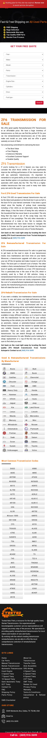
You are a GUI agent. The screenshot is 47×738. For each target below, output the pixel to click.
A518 (12, 597)
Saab (12, 437)
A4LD (12, 584)
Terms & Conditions (32, 692)
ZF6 (12, 550)
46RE (12, 473)
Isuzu (34, 399)
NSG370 (34, 580)
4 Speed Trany (30, 671)
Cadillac (12, 377)
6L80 (34, 533)
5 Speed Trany (8, 674)
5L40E (34, 550)
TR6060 (34, 563)
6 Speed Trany (30, 674)
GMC (34, 386)
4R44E (12, 580)
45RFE (34, 486)
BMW (12, 373)
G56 (12, 507)
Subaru (34, 442)
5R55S (12, 546)
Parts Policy (7, 695)
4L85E (12, 567)
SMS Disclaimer (9, 700)
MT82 (34, 546)
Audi (34, 369)
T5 (34, 554)
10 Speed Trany (8, 679)
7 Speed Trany (8, 676)
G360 (34, 588)
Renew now (39, 3)
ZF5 (12, 524)
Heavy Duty (12, 390)
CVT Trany (28, 679)
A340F (34, 593)
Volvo (34, 450)
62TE (12, 494)
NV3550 (34, 490)
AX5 (12, 563)
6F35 (34, 524)
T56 (12, 541)
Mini (34, 420)
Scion (12, 442)
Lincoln (34, 412)
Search (39, 103)
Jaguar (13, 403)
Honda (34, 390)
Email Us (9, 716)
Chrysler (12, 382)
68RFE (34, 516)
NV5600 (34, 481)
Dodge (34, 382)
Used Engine (7, 671)
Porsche (34, 433)
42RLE (34, 494)
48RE (34, 473)
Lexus (12, 412)
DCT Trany (6, 684)
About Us (27, 658)
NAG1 (34, 541)
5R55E (34, 520)
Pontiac (12, 433)
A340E (12, 554)
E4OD (12, 469)
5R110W (12, 520)
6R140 (12, 499)
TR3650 (12, 529)
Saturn (34, 437)
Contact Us (6, 687)
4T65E (34, 477)
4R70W (13, 477)
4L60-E (34, 499)
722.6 (34, 558)
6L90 (12, 511)
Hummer (12, 395)
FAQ (3, 690)
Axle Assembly (30, 666)
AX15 (12, 486)
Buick (34, 373)
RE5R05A (34, 571)
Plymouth (34, 429)
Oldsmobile (13, 429)
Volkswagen (12, 450)
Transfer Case (30, 663)
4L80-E (34, 503)
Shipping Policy (8, 692)
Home (4, 658)
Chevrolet (34, 377)
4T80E (12, 588)
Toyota (34, 446)
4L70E (12, 490)
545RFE (12, 537)
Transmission (29, 661)
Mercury (12, 420)
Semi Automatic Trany (11, 682)
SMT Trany (28, 682)
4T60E (34, 576)
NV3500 (34, 507)
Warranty (27, 690)
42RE (34, 537)
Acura (12, 369)
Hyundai (34, 395)
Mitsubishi (12, 425)
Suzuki (13, 446)
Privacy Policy (30, 687)
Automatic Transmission (12, 669)
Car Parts (6, 661)
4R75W (34, 584)
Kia (12, 407)
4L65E (34, 529)
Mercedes (34, 416)
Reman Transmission (11, 666)
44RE (12, 593)
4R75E (34, 511)
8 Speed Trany (30, 676)
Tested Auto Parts (29, 732)
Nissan (34, 425)
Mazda (13, 416)
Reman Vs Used (30, 684)
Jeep (34, 403)
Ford (13, 386)
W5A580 (34, 567)
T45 (12, 558)
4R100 (12, 503)
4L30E (12, 576)
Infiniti (12, 399)
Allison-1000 (12, 516)
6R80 (34, 469)
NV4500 (12, 481)
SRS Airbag (28, 669)
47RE (12, 533)
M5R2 (12, 571)
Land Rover (34, 407)
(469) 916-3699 (19, 238)
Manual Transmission (11, 663)
